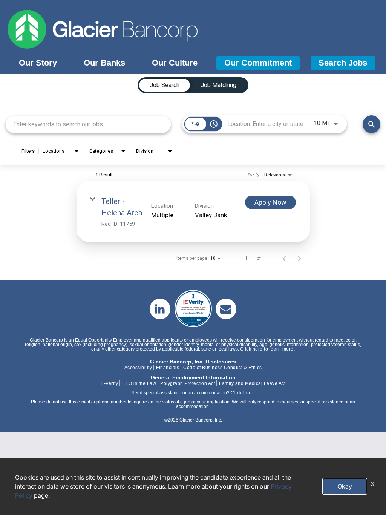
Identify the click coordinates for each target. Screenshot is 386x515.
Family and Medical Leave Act (252, 383)
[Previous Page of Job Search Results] (284, 258)
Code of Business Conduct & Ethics (222, 367)
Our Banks (104, 62)
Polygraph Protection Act (187, 383)
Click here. (243, 392)
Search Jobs (343, 62)
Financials (167, 367)
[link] (193, 211)
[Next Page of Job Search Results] (299, 258)
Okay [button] (344, 486)
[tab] (164, 85)
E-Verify (109, 383)
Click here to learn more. (267, 349)
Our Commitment (258, 62)
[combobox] (88, 124)
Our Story (38, 62)
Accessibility (138, 367)
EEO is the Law (139, 383)
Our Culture (175, 62)
